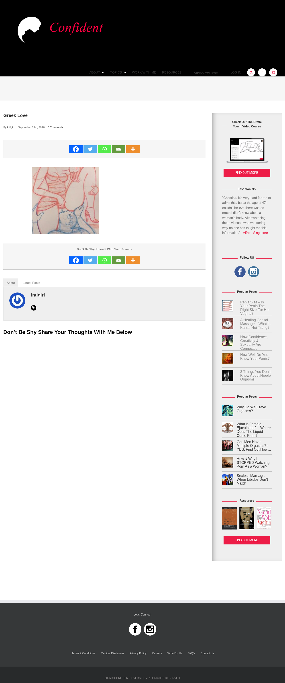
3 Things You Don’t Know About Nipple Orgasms (255, 375)
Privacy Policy (138, 653)
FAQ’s (191, 653)
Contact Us (207, 653)
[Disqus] (104, 395)
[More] (133, 149)
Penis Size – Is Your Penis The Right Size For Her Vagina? (255, 308)
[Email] (118, 149)
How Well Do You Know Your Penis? (255, 356)
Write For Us (174, 653)
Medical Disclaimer (112, 653)
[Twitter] (90, 149)
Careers (157, 653)
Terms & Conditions (83, 653)
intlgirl (10, 127)
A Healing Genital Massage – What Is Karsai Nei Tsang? (255, 324)
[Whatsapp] (104, 149)
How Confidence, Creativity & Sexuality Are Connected (254, 342)
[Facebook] (76, 149)
